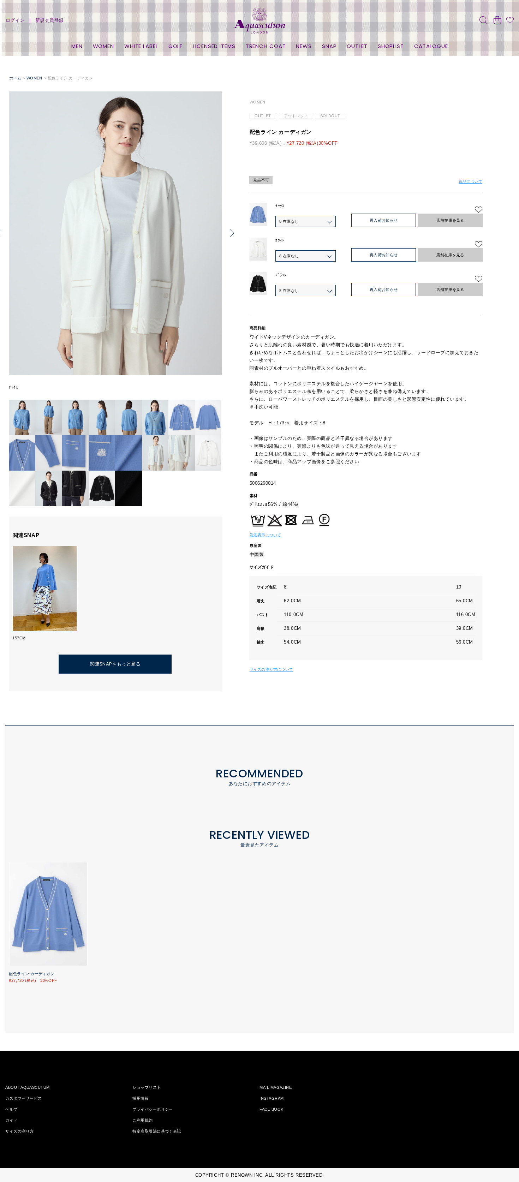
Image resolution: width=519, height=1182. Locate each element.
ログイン (15, 20)
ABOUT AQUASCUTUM (27, 1087)
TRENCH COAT (266, 46)
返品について (470, 181)
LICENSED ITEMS (214, 46)
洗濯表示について (265, 535)
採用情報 (140, 1098)
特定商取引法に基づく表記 (156, 1131)
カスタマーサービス (23, 1098)
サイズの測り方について (271, 669)
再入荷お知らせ (384, 220)
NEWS (304, 46)
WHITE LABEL (141, 46)
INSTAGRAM (272, 1098)
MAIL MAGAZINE (276, 1087)
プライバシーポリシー (152, 1109)
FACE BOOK (271, 1109)
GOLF (175, 46)
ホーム (15, 78)
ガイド (11, 1120)
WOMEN (103, 46)
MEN (77, 46)
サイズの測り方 (19, 1131)
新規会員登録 (49, 20)
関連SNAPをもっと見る (115, 664)
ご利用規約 (142, 1120)
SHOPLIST (391, 46)
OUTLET (357, 46)
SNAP (329, 46)
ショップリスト (146, 1087)
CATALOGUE (431, 46)
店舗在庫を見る (450, 220)
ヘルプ (11, 1109)
